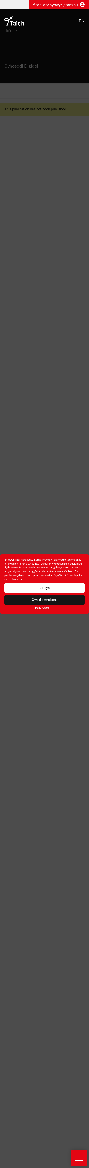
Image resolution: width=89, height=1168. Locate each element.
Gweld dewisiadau (44, 600)
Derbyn (44, 588)
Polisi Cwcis (42, 607)
